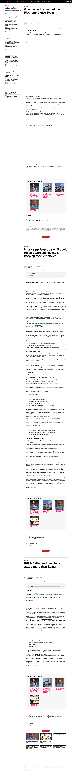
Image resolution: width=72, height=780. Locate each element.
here (35, 170)
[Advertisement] (36, 771)
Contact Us (44, 1)
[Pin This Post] (15, 10)
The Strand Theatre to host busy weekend (11, 33)
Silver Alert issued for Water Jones (11, 97)
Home (14, 1)
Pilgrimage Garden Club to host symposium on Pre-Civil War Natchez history (12, 84)
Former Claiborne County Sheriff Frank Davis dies (10, 93)
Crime (6, 78)
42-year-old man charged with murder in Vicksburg (11, 80)
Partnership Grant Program (50, 595)
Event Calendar (29, 1)
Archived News (37, 1)
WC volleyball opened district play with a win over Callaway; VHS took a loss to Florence (34, 195)
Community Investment (35, 627)
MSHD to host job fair (10, 89)
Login (49, 1)
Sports (8, 5)
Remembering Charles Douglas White (12, 25)
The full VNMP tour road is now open (12, 76)
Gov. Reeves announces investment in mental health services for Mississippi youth (11, 56)
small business (38, 325)
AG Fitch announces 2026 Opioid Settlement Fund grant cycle (11, 61)
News (18, 1)
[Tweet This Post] (11, 10)
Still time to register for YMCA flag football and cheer (11, 51)
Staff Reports (30, 578)
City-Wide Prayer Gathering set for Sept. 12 (12, 29)
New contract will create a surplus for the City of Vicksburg (11, 71)
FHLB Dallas (34, 598)
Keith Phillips (30, 24)
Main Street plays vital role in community (11, 38)
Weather (22, 1)
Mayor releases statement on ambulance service (11, 66)
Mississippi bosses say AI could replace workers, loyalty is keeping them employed (11, 16)
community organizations (47, 619)
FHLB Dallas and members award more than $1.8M (11, 21)
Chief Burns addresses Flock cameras (11, 47)
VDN (36, 282)
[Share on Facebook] (7, 10)
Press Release (30, 267)
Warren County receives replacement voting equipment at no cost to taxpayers (12, 42)
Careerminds (49, 291)
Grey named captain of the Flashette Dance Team (12, 7)
